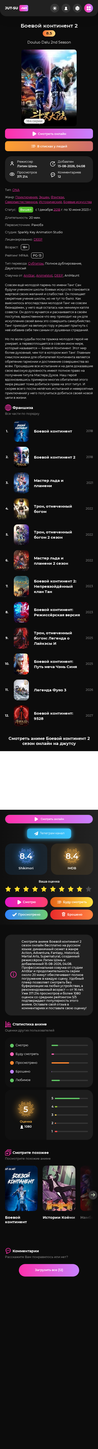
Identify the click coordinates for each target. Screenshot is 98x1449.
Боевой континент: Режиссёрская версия (57, 612)
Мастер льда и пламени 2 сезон (51, 561)
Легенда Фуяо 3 (50, 690)
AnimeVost (44, 275)
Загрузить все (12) (49, 1270)
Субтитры (35, 263)
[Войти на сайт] (66, 8)
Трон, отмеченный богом (53, 509)
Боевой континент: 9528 (53, 716)
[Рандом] (77, 8)
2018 (57, 209)
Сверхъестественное (21, 202)
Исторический (50, 202)
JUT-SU (16, 8)
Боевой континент (53, 431)
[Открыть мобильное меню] (88, 8)
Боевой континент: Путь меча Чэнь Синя (55, 664)
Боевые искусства (77, 202)
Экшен (44, 197)
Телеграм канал (52, 833)
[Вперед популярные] (93, 1195)
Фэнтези (57, 197)
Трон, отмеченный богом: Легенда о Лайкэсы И (53, 638)
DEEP (38, 239)
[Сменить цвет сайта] (54, 8)
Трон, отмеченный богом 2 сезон (53, 535)
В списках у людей (52, 146)
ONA (16, 190)
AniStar (29, 275)
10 (89, 889)
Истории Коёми (59, 1217)
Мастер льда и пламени (49, 483)
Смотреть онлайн (52, 134)
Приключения (26, 197)
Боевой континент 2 (54, 457)
